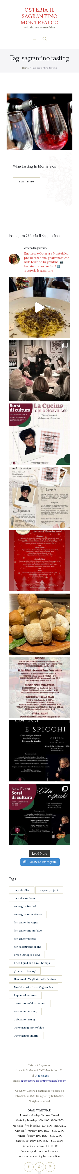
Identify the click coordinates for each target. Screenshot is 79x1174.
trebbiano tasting (24, 1019)
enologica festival (25, 906)
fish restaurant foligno (27, 946)
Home (25, 67)
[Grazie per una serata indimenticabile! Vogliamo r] (39, 370)
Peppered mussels (25, 995)
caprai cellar (21, 890)
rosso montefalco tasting (29, 1003)
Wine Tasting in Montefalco (34, 166)
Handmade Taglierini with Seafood (35, 979)
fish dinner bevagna (26, 922)
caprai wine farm (24, 898)
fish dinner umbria (25, 938)
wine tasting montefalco (29, 1027)
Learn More (26, 181)
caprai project (49, 890)
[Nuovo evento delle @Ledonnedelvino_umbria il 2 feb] (39, 497)
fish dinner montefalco (28, 930)
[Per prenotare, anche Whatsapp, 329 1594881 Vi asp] (39, 750)
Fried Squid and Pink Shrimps (32, 962)
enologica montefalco (28, 914)
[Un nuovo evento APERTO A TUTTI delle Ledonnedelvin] (39, 434)
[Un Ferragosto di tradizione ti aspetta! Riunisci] (39, 687)
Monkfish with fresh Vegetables (33, 987)
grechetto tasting (25, 971)
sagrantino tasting (25, 1011)
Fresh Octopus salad (27, 954)
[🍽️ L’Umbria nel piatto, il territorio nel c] (39, 307)
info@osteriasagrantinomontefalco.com (43, 1080)
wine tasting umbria (26, 1035)
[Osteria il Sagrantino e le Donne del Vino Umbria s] (39, 814)
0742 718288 (42, 1075)
